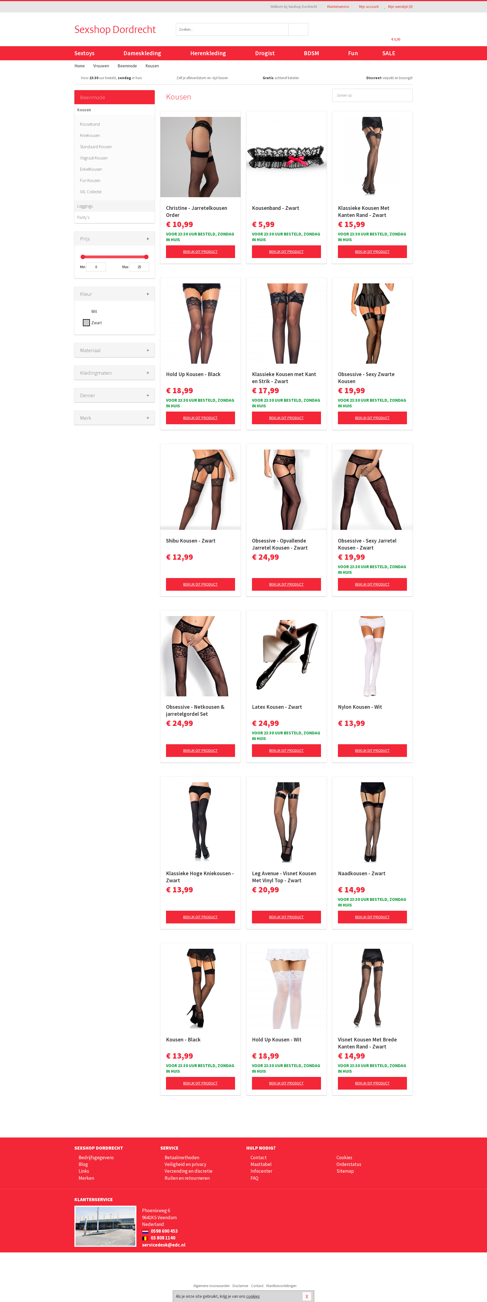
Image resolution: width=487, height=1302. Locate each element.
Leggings (85, 206)
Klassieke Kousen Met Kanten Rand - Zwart (363, 211)
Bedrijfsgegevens (96, 1157)
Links (84, 1171)
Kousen (84, 109)
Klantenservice (338, 6)
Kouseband (90, 124)
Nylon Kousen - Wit (360, 706)
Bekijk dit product (200, 251)
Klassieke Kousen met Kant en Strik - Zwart (284, 378)
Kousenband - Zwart (275, 208)
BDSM (311, 53)
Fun (353, 53)
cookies (253, 1296)
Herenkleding (208, 53)
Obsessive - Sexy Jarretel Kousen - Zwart (367, 544)
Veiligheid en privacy (185, 1164)
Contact (259, 1157)
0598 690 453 (164, 1231)
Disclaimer (240, 1285)
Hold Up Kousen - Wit (277, 1039)
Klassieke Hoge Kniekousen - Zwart (200, 877)
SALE (388, 53)
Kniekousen (90, 135)
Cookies (344, 1157)
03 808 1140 (162, 1238)
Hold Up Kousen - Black (193, 374)
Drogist (265, 53)
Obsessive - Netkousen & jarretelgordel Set (195, 710)
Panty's (83, 217)
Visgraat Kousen (94, 158)
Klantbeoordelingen (281, 1285)
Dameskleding (142, 53)
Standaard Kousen (96, 146)
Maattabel (261, 1164)
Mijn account (369, 6)
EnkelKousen (91, 169)
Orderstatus (349, 1164)
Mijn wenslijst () (400, 6)
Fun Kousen (90, 180)
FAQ (254, 1178)
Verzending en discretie (188, 1171)
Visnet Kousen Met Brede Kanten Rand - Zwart (367, 1043)
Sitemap (345, 1171)
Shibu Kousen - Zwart (191, 540)
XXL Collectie (90, 191)
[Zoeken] (299, 29)
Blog (83, 1164)
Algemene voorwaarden (211, 1285)
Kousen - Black (183, 1039)
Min (82, 267)
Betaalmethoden (182, 1157)
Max (125, 267)
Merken (86, 1178)
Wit (94, 311)
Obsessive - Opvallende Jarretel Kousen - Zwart (280, 544)
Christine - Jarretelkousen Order (196, 211)
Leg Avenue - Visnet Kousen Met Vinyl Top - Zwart (284, 877)
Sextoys (84, 53)
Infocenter (261, 1171)
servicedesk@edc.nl (163, 1245)
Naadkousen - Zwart (362, 873)
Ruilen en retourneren (187, 1178)
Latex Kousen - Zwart (277, 706)
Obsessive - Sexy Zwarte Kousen (366, 378)
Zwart (96, 322)
